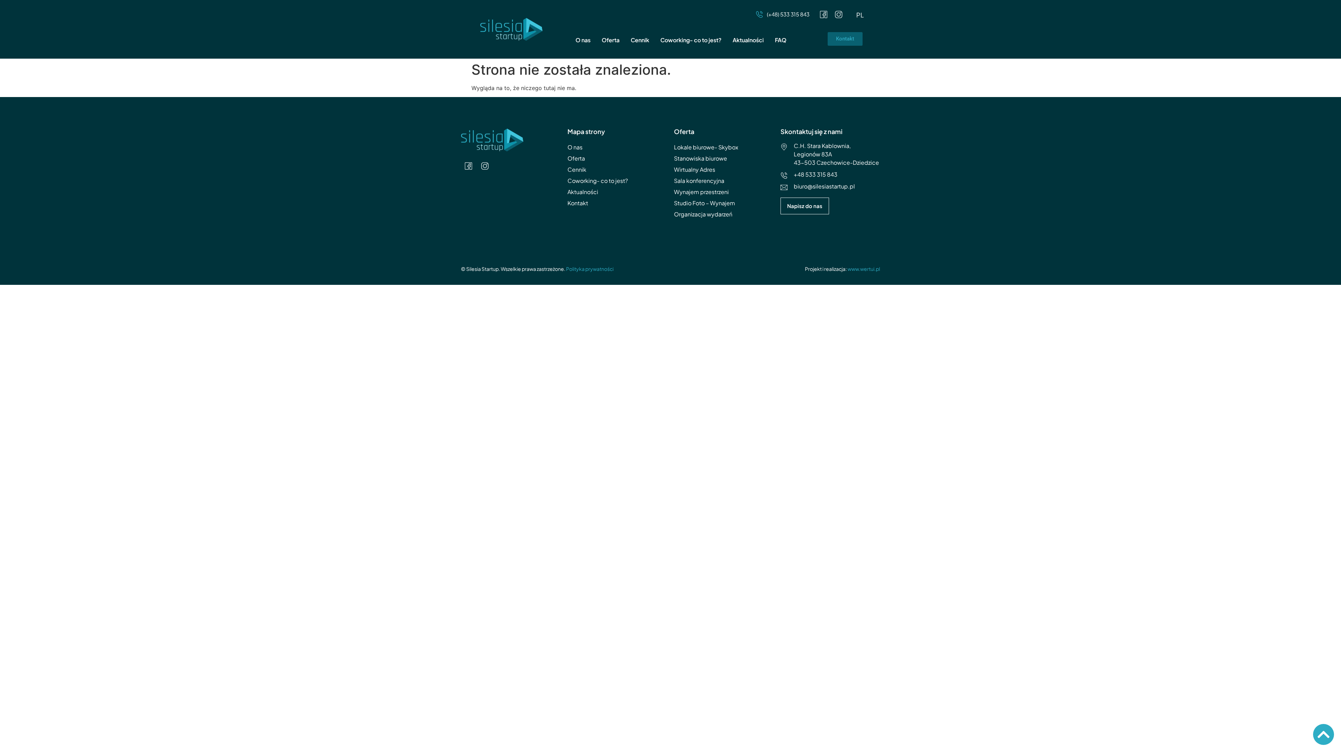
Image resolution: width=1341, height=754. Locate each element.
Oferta (611, 40)
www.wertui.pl (864, 269)
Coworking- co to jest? (690, 40)
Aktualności (748, 40)
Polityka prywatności (590, 269)
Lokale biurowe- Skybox (706, 147)
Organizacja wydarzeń (703, 214)
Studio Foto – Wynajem (704, 203)
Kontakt (577, 203)
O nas (583, 40)
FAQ (780, 40)
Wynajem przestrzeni (701, 191)
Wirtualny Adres (694, 169)
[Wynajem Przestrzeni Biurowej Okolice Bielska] (823, 14)
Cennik (640, 40)
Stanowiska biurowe (700, 158)
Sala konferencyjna (699, 180)
